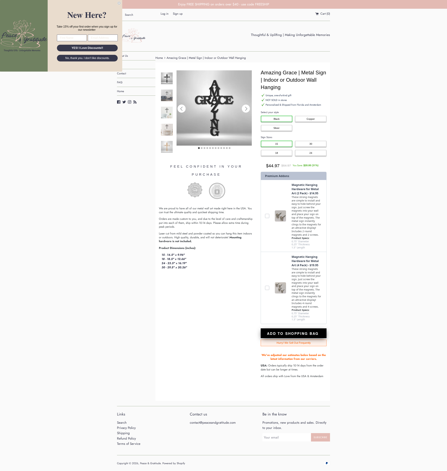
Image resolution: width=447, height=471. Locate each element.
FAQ (119, 82)
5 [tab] (210, 148)
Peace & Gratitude (150, 463)
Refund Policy (126, 438)
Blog (119, 65)
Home (120, 91)
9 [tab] (221, 148)
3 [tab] (204, 148)
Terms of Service (128, 443)
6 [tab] (212, 148)
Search (122, 422)
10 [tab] (224, 148)
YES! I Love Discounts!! (87, 47)
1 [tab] (198, 148)
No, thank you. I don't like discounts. (87, 58)
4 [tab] (207, 148)
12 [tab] (229, 148)
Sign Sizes (266, 137)
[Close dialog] (119, 3)
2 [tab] (201, 148)
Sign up (178, 14)
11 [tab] (226, 148)
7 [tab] (215, 148)
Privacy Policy (126, 427)
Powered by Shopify (173, 463)
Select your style (270, 112)
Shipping (123, 433)
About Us (122, 56)
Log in (164, 14)
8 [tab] (218, 148)
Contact (121, 73)
